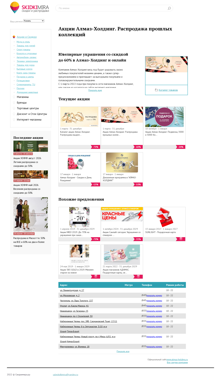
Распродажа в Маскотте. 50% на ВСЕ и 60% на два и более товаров (29, 242)
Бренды (22, 102)
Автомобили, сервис (26, 57)
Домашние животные (27, 92)
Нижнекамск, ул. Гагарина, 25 (74, 310)
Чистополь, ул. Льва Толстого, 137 (76, 300)
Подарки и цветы (25, 76)
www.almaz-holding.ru (177, 359)
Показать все (123, 351)
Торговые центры (28, 108)
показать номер (154, 295)
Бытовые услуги (24, 68)
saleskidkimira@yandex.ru (65, 374)
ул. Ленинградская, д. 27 (72, 290)
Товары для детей (26, 45)
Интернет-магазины (29, 119)
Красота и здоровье (27, 53)
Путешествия (23, 80)
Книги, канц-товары (26, 72)
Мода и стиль (23, 41)
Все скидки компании (177, 362)
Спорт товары (23, 49)
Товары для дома (25, 65)
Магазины (23, 97)
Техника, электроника (27, 61)
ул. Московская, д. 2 (70, 295)
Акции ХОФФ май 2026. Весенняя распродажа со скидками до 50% (26, 188)
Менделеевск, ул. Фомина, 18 (74, 346)
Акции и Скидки (27, 37)
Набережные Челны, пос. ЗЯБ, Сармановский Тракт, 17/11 (88, 321)
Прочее (20, 88)
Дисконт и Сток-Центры (32, 114)
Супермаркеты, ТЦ (26, 84)
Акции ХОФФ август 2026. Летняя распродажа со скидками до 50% (27, 162)
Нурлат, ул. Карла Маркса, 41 (74, 305)
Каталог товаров (168, 90)
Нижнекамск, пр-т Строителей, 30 (76, 316)
